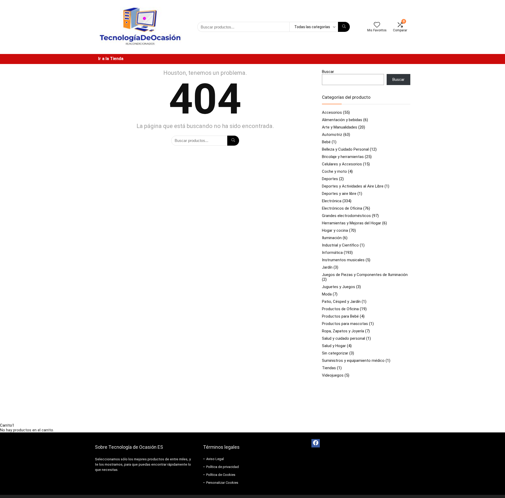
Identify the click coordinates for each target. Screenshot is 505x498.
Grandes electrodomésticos (346, 215)
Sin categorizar (335, 353)
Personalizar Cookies (222, 483)
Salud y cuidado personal (343, 338)
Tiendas (329, 368)
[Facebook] (315, 443)
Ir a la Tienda (110, 58)
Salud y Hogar (334, 345)
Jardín (327, 267)
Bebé (326, 142)
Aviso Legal (215, 459)
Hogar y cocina (335, 230)
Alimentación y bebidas (342, 119)
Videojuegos (333, 375)
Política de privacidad (222, 467)
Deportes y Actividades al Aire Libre (352, 186)
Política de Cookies (220, 475)
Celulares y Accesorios (342, 164)
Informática (332, 252)
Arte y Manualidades (339, 127)
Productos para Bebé (340, 316)
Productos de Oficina (340, 309)
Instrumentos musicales (343, 260)
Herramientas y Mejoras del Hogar (351, 223)
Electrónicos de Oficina (342, 208)
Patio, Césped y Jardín (341, 301)
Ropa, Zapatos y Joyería (343, 331)
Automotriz (332, 134)
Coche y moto (334, 171)
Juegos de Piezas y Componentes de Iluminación (365, 274)
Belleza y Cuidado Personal (345, 149)
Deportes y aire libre (339, 193)
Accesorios (332, 112)
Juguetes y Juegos (338, 286)
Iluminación (332, 237)
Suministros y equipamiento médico (353, 360)
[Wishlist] (377, 25)
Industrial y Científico (340, 245)
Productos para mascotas (345, 323)
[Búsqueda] (344, 27)
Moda (327, 294)
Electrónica (331, 201)
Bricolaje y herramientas (343, 156)
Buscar (328, 71)
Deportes (330, 178)
